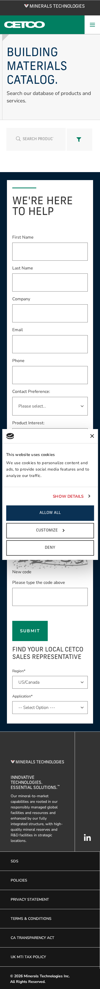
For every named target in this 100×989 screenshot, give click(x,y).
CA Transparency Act (32, 937)
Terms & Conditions (31, 918)
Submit (30, 631)
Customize (47, 531)
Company (21, 299)
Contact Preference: (31, 391)
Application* (22, 696)
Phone (18, 361)
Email (17, 330)
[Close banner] (92, 436)
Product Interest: (28, 423)
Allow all (50, 513)
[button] (79, 139)
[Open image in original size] (54, 5)
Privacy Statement (30, 899)
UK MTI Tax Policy (28, 956)
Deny (50, 548)
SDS (14, 861)
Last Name (22, 268)
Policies (19, 880)
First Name (23, 237)
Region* (18, 671)
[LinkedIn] (87, 840)
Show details (68, 496)
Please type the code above (38, 582)
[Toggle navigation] (92, 24)
